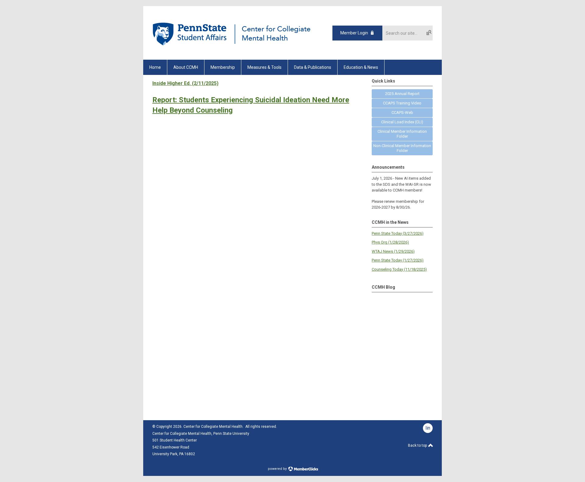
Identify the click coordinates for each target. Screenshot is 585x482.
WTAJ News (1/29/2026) (393, 251)
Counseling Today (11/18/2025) (399, 269)
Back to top (418, 445)
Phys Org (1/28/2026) (390, 242)
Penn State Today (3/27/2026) (398, 233)
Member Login (354, 32)
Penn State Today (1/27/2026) (398, 260)
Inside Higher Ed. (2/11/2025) (185, 83)
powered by (278, 469)
